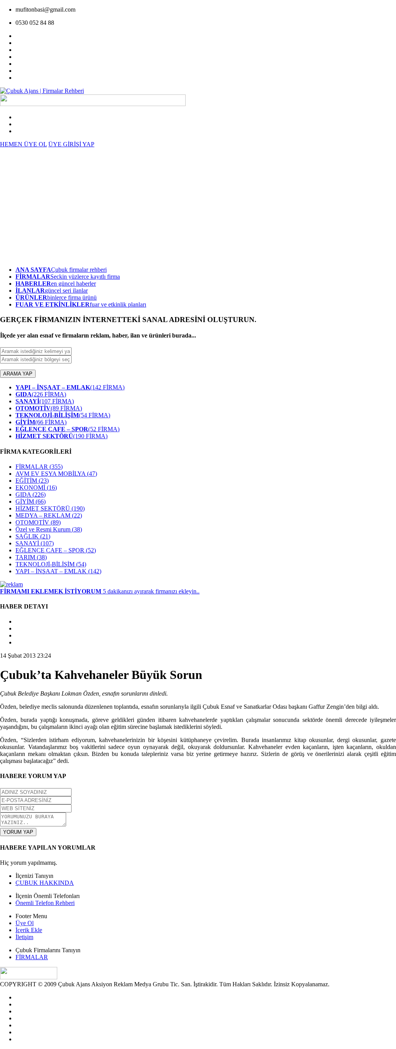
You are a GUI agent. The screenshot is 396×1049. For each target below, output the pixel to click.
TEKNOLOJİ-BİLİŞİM (50, 564)
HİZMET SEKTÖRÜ (50, 508)
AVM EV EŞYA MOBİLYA (56, 473)
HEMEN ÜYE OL (23, 144)
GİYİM (30, 501)
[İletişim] (11, 584)
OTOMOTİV (38, 522)
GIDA (30, 494)
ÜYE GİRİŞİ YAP (71, 144)
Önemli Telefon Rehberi (45, 903)
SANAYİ (34, 543)
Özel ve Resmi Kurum (48, 529)
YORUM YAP (18, 832)
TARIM (31, 557)
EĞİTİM (32, 480)
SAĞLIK (32, 536)
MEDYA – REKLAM (48, 515)
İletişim (24, 937)
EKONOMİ (36, 487)
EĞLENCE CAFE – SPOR (55, 550)
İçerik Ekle (28, 930)
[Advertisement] (198, 206)
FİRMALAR (39, 466)
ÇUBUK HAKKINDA (44, 882)
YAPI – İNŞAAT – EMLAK (58, 571)
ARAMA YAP (17, 374)
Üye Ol (24, 923)
